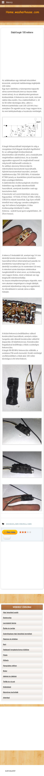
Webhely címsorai (22, 607)
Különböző (7, 687)
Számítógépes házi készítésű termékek (17, 634)
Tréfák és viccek (9, 682)
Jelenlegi (6, 698)
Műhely (6, 660)
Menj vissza (11, 532)
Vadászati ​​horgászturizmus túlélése (16, 650)
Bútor (5, 671)
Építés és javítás (9, 628)
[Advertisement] (22, 56)
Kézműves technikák (10, 692)
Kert (4, 644)
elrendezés (10, 524)
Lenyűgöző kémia (9, 623)
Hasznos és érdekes (10, 639)
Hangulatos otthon (10, 666)
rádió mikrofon (20, 524)
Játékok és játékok (10, 676)
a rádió (29, 524)
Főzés (5, 655)
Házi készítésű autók (10, 612)
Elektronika (7, 618)
